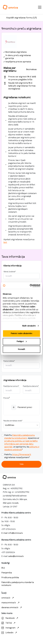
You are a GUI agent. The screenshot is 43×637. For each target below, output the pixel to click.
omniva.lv (5, 598)
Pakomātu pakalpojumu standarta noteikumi (17, 584)
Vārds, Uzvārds (9, 272)
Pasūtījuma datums (31, 386)
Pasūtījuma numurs (11, 386)
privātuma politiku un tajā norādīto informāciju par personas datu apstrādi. (21, 444)
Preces (6, 398)
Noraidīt (21, 349)
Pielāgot (20, 341)
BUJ (3, 568)
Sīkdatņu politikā (27, 318)
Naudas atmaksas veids (12, 421)
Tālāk (21, 464)
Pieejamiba (6, 572)
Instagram (10, 627)
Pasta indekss (9, 361)
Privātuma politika (10, 577)
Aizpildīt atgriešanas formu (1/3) (21, 17)
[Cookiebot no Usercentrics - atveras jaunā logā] (30, 285)
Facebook (10, 618)
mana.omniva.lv (8, 602)
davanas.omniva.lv (9, 607)
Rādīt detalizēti (29, 325)
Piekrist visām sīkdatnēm (21, 333)
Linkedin (9, 632)
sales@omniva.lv (16, 556)
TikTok (8, 623)
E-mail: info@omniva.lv (12, 533)
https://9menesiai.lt (21, 454)
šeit (5, 242)
